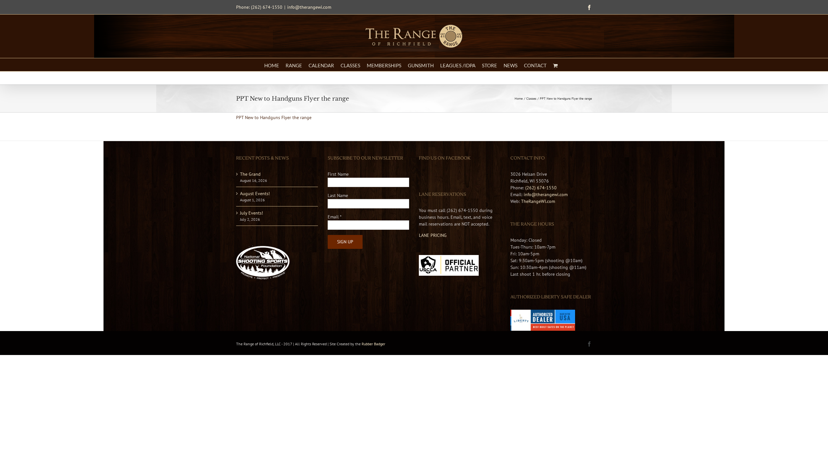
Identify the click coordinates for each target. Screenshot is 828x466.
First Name (338, 174)
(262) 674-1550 (541, 188)
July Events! (251, 213)
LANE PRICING (433, 235)
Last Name (338, 195)
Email (335, 217)
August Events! (255, 193)
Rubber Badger (373, 343)
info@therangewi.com (309, 7)
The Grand (250, 174)
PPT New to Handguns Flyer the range (273, 117)
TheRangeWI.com (538, 201)
